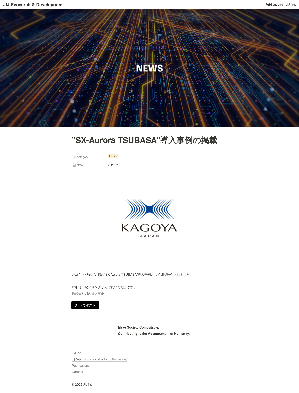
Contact (77, 371)
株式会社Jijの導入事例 (88, 293)
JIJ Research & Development (33, 4)
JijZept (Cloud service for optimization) (99, 359)
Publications (274, 4)
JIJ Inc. (291, 4)
